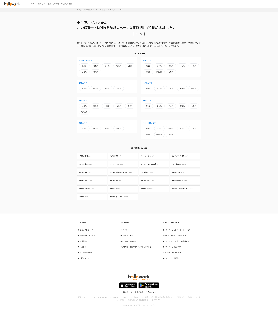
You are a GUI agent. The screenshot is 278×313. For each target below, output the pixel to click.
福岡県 (148, 128)
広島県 (182, 106)
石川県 (171, 88)
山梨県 (171, 72)
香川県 (95, 128)
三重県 (118, 88)
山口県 (193, 106)
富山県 (159, 88)
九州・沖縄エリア (149, 123)
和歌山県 (84, 112)
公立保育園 (147, 172)
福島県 (95, 72)
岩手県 (107, 66)
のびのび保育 (115, 156)
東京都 (148, 72)
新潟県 (148, 88)
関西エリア (83, 101)
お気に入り (42, 4)
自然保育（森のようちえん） (182, 188)
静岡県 (95, 88)
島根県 (159, 106)
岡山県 (171, 106)
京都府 (95, 106)
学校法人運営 (85, 180)
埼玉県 (182, 66)
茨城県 (148, 66)
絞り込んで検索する (129, 241)
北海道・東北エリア (86, 60)
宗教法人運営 (115, 180)
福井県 (182, 88)
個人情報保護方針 (86, 252)
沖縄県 (171, 134)
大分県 (193, 128)
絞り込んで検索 (53, 4)
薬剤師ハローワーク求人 (173, 252)
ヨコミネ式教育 (85, 164)
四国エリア (83, 123)
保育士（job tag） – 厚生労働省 (175, 235)
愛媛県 (107, 128)
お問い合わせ (84, 258)
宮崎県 (148, 134)
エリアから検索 (66, 4)
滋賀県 (84, 106)
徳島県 (84, 128)
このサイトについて (86, 230)
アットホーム (147, 156)
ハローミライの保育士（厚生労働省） (177, 241)
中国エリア (147, 101)
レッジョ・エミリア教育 (150, 164)
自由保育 (83, 197)
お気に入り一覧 (127, 235)
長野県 (193, 88)
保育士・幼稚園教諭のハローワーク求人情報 (92, 10)
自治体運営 (147, 188)
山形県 (84, 72)
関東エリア (147, 60)
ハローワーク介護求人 (172, 258)
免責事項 (83, 247)
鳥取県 (148, 106)
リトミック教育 (117, 164)
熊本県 (182, 128)
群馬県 (171, 66)
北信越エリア (147, 83)
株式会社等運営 (179, 180)
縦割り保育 (115, 188)
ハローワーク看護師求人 (173, 247)
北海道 (84, 66)
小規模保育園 (147, 180)
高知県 (118, 128)
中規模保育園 (84, 172)
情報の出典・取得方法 (87, 235)
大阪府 (107, 106)
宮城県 (118, 66)
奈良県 (130, 106)
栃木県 (159, 66)
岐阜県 (84, 88)
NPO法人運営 (85, 156)
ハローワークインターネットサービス (177, 230)
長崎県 (171, 128)
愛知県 (107, 88)
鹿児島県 (159, 134)
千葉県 (193, 66)
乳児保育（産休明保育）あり (121, 172)
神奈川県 (159, 72)
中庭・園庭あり (179, 164)
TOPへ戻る (139, 34)
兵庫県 (118, 106)
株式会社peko (151, 292)
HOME (33, 4)
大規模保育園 (178, 172)
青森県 (95, 66)
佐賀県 (159, 128)
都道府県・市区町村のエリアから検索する (136, 247)
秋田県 (130, 66)
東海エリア (83, 83)
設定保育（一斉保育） (119, 197)
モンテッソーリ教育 (180, 156)
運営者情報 (83, 241)
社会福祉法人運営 (87, 188)
